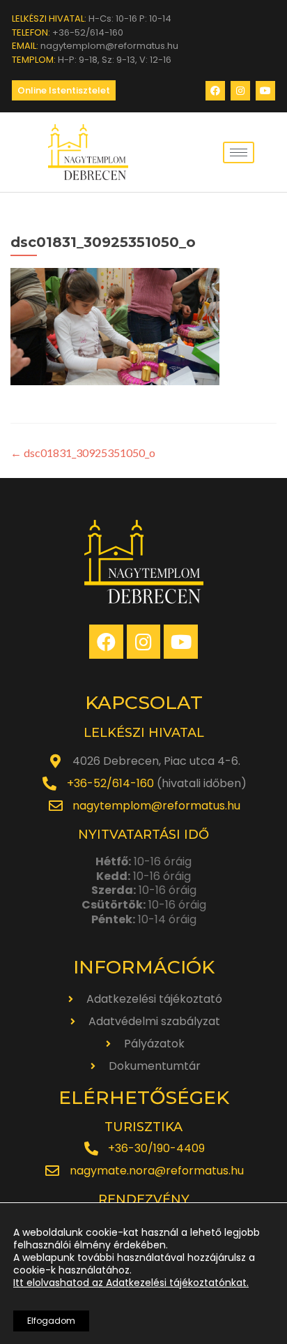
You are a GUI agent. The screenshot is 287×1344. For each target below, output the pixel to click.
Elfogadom (51, 1321)
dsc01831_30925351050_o (82, 452)
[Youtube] (265, 90)
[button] (64, 90)
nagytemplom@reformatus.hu (156, 806)
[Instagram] (240, 90)
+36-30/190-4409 (156, 1148)
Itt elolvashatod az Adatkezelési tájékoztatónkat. (131, 1283)
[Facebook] (215, 90)
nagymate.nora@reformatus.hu (157, 1171)
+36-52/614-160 (110, 783)
